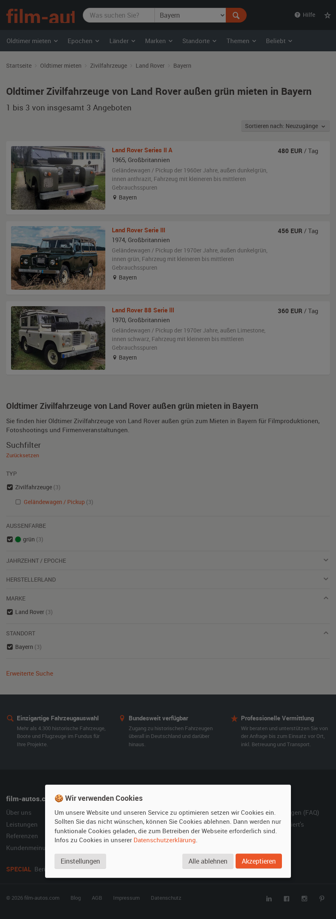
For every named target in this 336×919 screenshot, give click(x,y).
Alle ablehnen (207, 861)
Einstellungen (80, 861)
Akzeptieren (259, 861)
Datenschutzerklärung (165, 840)
